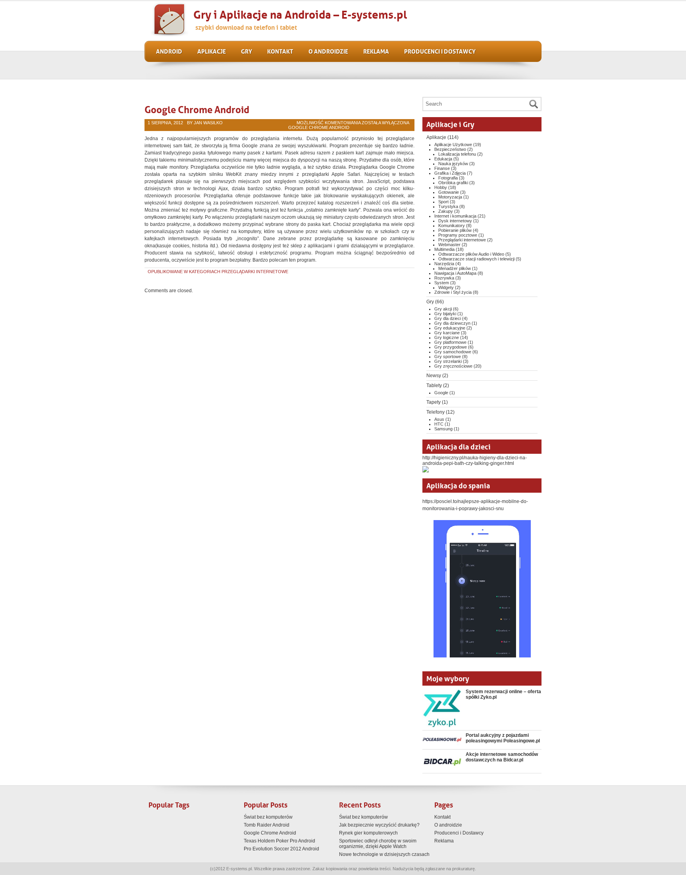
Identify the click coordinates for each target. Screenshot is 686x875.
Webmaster (449, 244)
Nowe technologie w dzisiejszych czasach (384, 854)
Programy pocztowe (457, 235)
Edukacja (443, 158)
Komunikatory (451, 225)
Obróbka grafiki (453, 182)
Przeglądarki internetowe (255, 271)
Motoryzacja (450, 197)
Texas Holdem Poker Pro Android (279, 841)
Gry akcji (443, 308)
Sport (443, 201)
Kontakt (280, 51)
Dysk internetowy (455, 220)
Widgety (446, 287)
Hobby (440, 187)
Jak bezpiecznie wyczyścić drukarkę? (379, 825)
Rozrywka (444, 278)
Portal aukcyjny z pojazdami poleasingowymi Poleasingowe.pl (503, 738)
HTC (438, 424)
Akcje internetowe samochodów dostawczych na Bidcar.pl (502, 757)
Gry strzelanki (448, 361)
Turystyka (448, 206)
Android (169, 51)
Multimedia (444, 249)
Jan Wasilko (208, 122)
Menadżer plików (454, 268)
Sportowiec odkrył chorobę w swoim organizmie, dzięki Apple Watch (377, 843)
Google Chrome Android (197, 108)
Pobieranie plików (455, 230)
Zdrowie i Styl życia (453, 292)
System (441, 282)
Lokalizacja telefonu (457, 154)
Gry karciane (447, 332)
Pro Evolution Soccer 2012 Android (281, 849)
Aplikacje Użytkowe (453, 144)
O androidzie (328, 51)
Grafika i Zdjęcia (450, 173)
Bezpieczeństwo (450, 149)
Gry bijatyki (445, 313)
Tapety (433, 402)
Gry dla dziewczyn (452, 323)
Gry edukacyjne (449, 328)
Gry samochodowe (452, 351)
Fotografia (448, 177)
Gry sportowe (447, 356)
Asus (439, 419)
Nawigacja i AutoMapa (455, 273)
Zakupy (445, 211)
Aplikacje (211, 51)
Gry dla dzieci (447, 318)
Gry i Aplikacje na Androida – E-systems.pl (300, 13)
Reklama (376, 51)
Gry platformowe (450, 342)
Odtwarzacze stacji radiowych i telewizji (476, 258)
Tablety (434, 385)
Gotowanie (448, 192)
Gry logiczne (446, 337)
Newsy (433, 375)
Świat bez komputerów (268, 817)
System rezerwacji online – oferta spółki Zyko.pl (503, 694)
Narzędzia (444, 263)
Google (441, 392)
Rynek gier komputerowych (368, 833)
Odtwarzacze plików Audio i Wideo (471, 254)
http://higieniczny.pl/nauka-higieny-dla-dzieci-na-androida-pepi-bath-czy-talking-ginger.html (474, 460)
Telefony (435, 412)
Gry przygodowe (450, 347)
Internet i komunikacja (455, 216)
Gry (246, 51)
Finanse (442, 168)
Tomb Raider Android (266, 825)
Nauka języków (453, 163)
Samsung (443, 428)
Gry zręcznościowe (453, 366)
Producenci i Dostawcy (440, 51)
